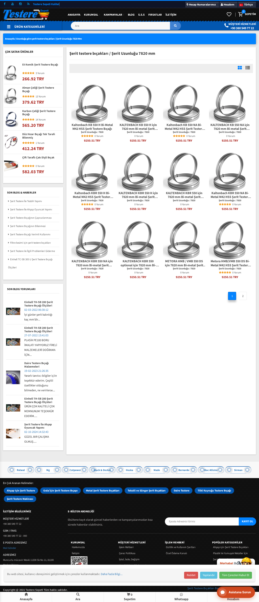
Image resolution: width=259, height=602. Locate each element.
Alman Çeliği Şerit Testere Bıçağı (38, 89)
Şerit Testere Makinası (20, 499)
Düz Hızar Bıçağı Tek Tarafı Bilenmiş (38, 136)
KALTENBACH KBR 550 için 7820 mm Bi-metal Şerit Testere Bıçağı (184, 195)
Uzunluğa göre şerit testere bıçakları (35, 39)
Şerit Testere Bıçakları (201, 588)
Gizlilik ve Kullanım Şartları (180, 547)
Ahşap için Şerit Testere (21, 490)
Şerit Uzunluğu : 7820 (92, 132)
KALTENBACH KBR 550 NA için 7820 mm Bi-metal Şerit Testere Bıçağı (92, 263)
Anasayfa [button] (26, 599)
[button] (126, 27)
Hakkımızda (78, 547)
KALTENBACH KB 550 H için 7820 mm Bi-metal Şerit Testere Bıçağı (138, 127)
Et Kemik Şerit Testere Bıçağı (40, 65)
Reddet (191, 575)
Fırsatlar (155, 15)
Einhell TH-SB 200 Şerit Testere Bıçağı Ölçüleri (38, 304)
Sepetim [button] (130, 596)
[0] (240, 15)
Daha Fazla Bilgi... (112, 574)
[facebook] (4, 4)
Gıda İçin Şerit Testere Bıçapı (60, 490)
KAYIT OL (247, 521)
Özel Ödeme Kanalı (176, 553)
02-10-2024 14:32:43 (36, 432)
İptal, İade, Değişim (129, 559)
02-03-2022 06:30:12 (36, 310)
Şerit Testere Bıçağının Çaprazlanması (31, 218)
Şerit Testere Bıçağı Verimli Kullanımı (30, 234)
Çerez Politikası (127, 553)
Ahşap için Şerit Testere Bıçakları (230, 547)
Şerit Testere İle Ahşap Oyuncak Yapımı (31, 209)
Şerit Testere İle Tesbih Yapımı (26, 201)
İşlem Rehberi (126, 547)
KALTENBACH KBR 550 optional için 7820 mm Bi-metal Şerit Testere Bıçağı (138, 263)
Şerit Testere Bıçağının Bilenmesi (28, 226)
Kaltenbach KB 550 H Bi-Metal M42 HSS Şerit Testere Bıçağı (92, 127)
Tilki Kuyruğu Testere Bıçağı (214, 490)
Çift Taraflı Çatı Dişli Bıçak (38, 158)
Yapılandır (209, 575)
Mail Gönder (9, 548)
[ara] (175, 26)
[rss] (28, 4)
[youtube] (12, 4)
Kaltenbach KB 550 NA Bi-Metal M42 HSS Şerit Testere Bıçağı (184, 127)
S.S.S (141, 15)
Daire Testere (181, 490)
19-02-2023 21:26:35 (36, 371)
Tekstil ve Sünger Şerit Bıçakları (147, 490)
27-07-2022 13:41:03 (36, 335)
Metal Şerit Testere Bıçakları (102, 490)
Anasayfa (74, 15)
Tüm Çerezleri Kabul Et (235, 575)
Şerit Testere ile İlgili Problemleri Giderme (32, 251)
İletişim (171, 15)
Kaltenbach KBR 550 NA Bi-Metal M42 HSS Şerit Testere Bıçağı (230, 195)
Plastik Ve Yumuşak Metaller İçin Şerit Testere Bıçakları (230, 556)
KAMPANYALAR (113, 15)
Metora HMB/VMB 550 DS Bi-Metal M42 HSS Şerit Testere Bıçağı (230, 263)
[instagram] (20, 4)
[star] (82, 136)
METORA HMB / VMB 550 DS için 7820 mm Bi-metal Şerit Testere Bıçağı (184, 263)
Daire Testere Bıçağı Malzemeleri (36, 365)
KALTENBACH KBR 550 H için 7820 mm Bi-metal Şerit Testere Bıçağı (138, 195)
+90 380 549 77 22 (242, 28)
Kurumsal (91, 15)
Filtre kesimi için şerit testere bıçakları (30, 243)
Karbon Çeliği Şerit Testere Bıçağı (38, 113)
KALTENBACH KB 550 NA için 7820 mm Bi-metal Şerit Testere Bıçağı (229, 127)
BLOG (131, 15)
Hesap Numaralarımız (202, 5)
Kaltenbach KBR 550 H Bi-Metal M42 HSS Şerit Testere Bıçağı (92, 195)
